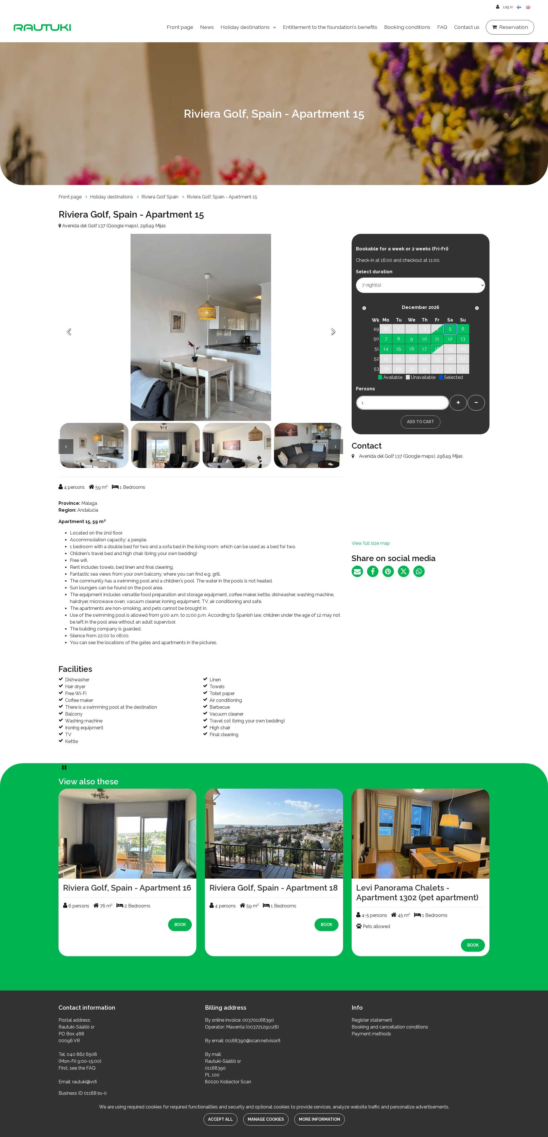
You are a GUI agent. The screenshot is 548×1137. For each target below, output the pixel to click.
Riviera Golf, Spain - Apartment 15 (222, 197)
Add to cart (420, 421)
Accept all (220, 1119)
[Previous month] (364, 308)
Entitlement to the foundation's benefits (330, 27)
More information (319, 1119)
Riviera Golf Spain (160, 197)
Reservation (513, 27)
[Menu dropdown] (273, 27)
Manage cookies (266, 1119)
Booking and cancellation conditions (390, 1027)
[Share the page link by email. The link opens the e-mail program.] (359, 572)
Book (180, 924)
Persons (365, 388)
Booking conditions (407, 27)
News (207, 27)
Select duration (374, 271)
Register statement (372, 1020)
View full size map (371, 543)
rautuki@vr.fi (84, 1081)
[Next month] (477, 308)
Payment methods (371, 1033)
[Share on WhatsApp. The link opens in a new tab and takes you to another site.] (420, 572)
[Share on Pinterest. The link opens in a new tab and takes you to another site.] (390, 572)
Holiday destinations (246, 27)
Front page (180, 27)
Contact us (467, 27)
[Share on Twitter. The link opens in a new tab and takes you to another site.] (405, 572)
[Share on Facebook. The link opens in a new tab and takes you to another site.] (374, 572)
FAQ (442, 27)
